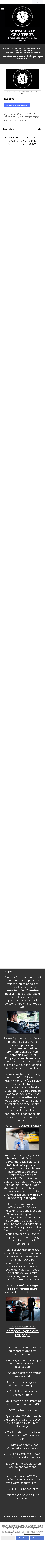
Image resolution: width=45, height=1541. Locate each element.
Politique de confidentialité (32, 1534)
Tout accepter (37, 1538)
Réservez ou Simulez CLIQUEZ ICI (16, 105)
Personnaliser (8, 1538)
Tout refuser (23, 1538)
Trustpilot (7, 972)
